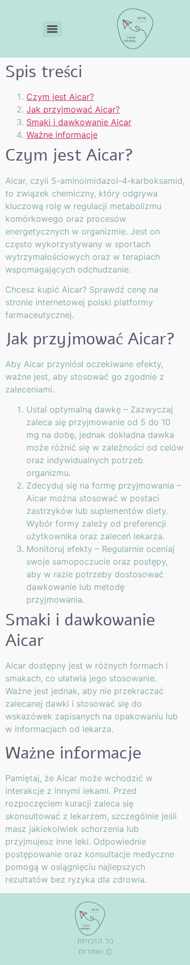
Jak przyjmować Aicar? (73, 109)
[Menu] (52, 29)
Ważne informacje (62, 134)
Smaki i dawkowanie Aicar (78, 122)
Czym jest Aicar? (60, 96)
